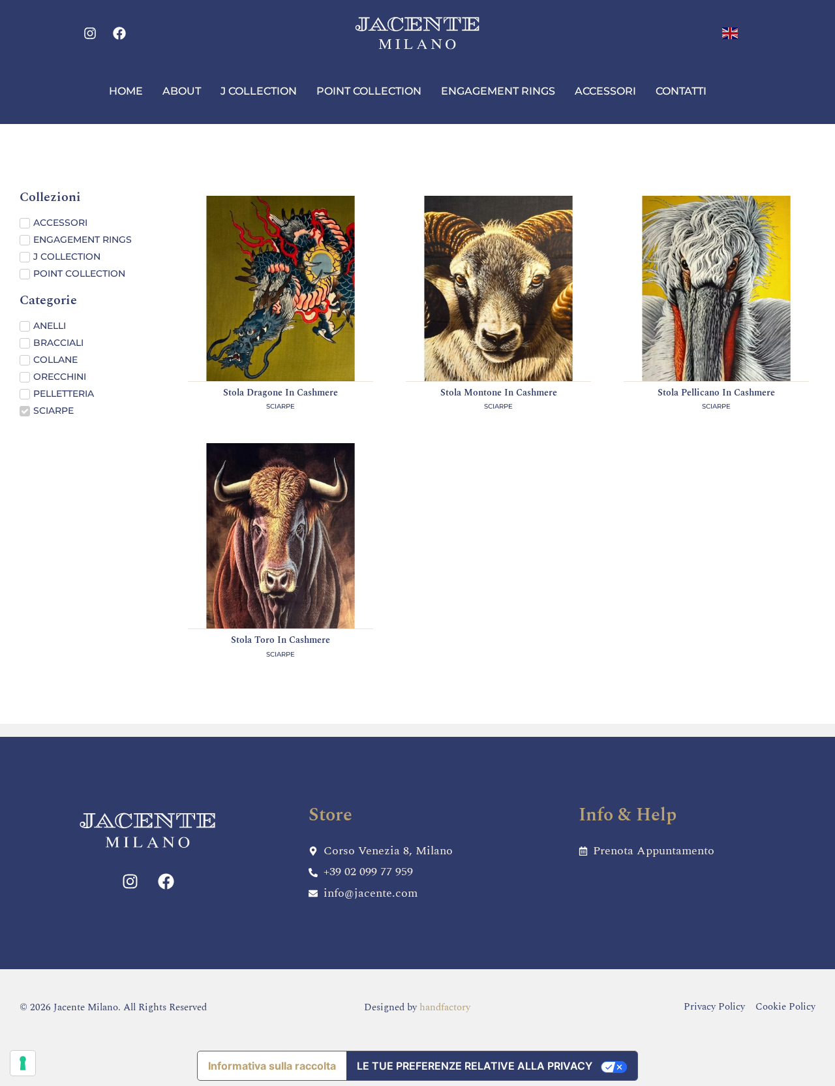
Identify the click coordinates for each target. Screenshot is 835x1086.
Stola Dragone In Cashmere (280, 392)
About (181, 91)
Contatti (681, 91)
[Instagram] (90, 33)
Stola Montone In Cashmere (498, 392)
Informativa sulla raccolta (272, 1065)
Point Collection (368, 91)
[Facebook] (119, 33)
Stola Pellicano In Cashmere (716, 392)
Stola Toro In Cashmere (280, 640)
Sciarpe (280, 406)
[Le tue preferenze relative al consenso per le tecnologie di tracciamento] (22, 1063)
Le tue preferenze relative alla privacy (474, 1065)
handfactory (444, 1007)
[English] (730, 32)
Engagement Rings (498, 91)
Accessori (605, 91)
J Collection (258, 91)
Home (126, 91)
